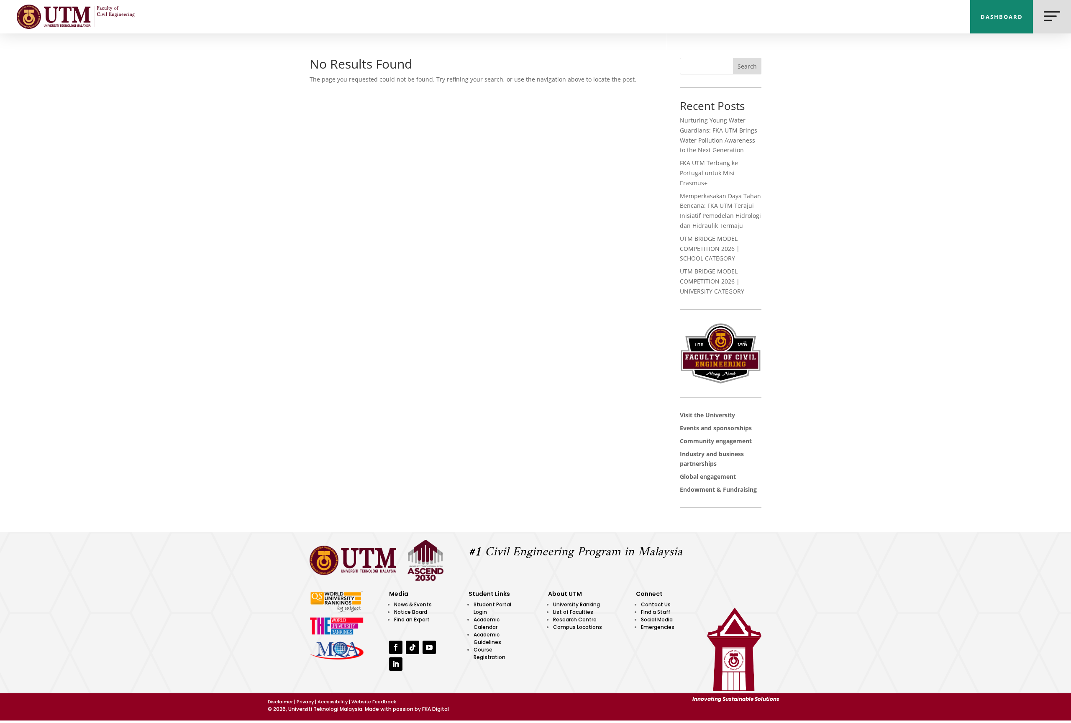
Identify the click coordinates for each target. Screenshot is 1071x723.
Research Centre (575, 619)
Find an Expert (412, 619)
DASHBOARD (1002, 16)
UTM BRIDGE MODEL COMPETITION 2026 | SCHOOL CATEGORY (710, 249)
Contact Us (656, 604)
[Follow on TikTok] (412, 647)
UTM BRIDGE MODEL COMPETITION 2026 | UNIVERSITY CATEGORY (712, 281)
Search (747, 66)
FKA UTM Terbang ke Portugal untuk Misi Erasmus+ (709, 173)
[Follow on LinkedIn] (395, 664)
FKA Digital (435, 709)
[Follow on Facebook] (395, 647)
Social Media (657, 619)
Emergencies (657, 627)
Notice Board (410, 612)
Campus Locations (577, 627)
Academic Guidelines (487, 638)
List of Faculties (573, 612)
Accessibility (333, 701)
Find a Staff (655, 612)
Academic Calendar (487, 623)
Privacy (305, 701)
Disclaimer (280, 701)
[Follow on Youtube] (429, 647)
